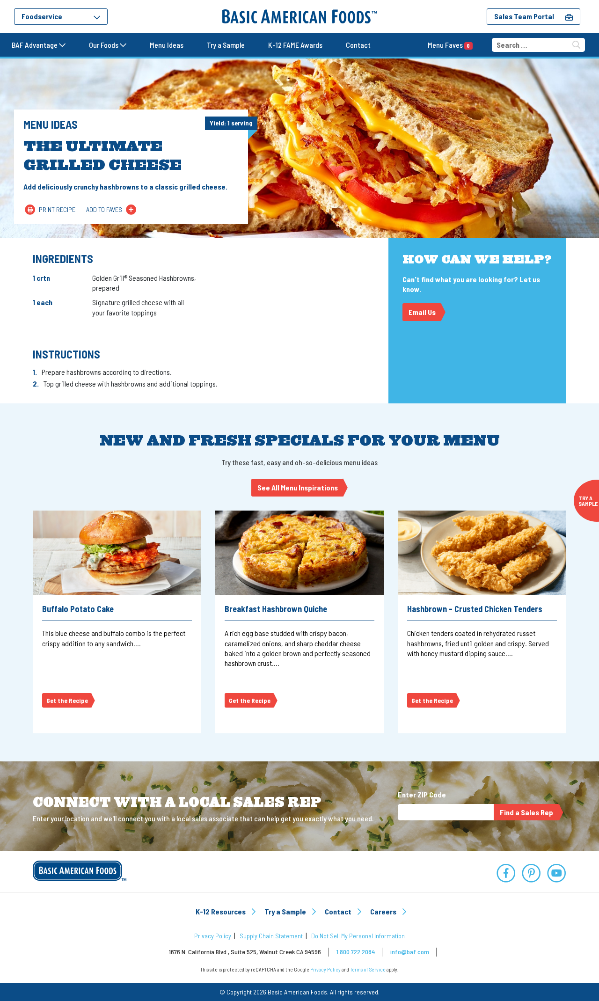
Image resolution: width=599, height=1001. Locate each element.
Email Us (422, 311)
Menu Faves (449, 44)
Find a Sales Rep (526, 812)
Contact (358, 44)
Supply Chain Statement (271, 936)
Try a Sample (226, 44)
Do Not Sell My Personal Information (358, 936)
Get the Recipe (67, 700)
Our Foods (104, 44)
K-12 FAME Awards (295, 44)
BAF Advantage (35, 44)
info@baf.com (409, 952)
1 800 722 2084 (355, 952)
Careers (384, 911)
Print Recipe (57, 209)
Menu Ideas (166, 44)
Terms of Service (368, 969)
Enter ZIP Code (422, 794)
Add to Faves (104, 209)
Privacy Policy (212, 936)
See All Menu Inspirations (297, 487)
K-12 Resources (221, 911)
